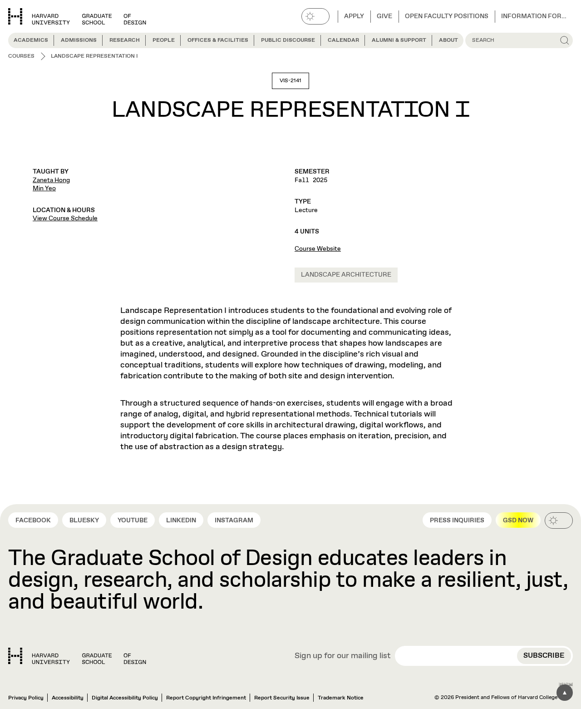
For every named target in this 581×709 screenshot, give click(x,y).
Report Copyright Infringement (206, 698)
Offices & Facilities (217, 40)
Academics (31, 40)
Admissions (79, 40)
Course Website (318, 249)
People (164, 40)
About (448, 40)
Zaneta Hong (51, 180)
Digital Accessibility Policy (125, 698)
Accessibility (68, 698)
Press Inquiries (457, 520)
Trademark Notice (341, 698)
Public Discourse (288, 40)
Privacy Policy (26, 698)
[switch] (315, 16)
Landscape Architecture (346, 275)
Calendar (343, 40)
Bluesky (84, 520)
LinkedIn (181, 520)
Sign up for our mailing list (343, 656)
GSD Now (518, 520)
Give (384, 16)
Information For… (533, 16)
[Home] (77, 656)
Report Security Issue (282, 698)
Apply (354, 16)
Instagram (234, 520)
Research (124, 40)
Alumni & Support (399, 40)
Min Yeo (44, 188)
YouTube (133, 520)
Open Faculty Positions (446, 16)
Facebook (33, 520)
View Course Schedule (65, 218)
